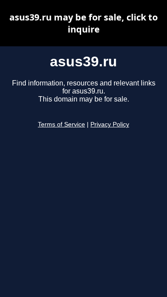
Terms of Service (61, 124)
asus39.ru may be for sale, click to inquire (83, 23)
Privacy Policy (109, 124)
